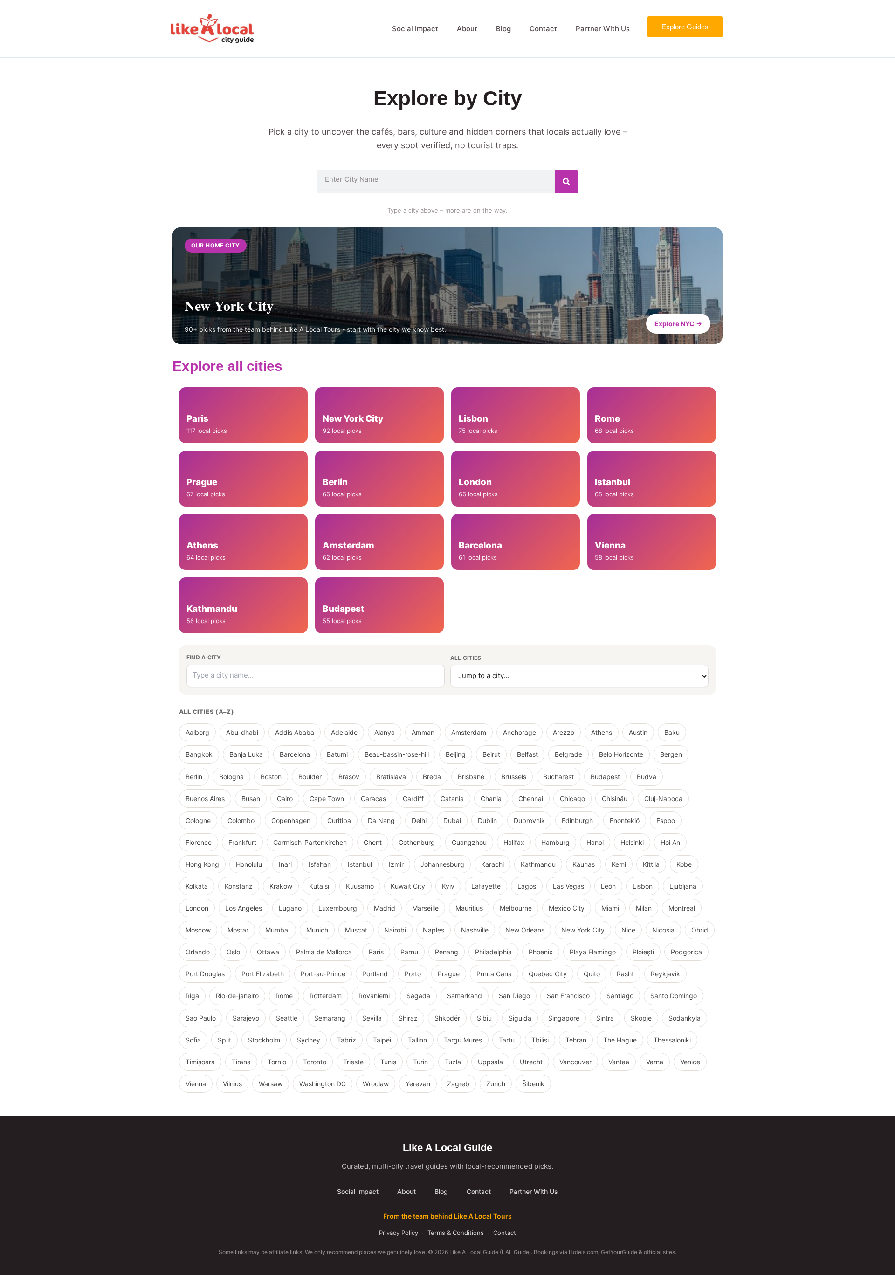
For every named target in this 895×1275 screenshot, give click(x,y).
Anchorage (519, 732)
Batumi (337, 754)
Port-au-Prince (323, 974)
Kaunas (583, 864)
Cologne (198, 820)
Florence (199, 842)
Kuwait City (408, 886)
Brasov (348, 777)
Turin (420, 1062)
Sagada (418, 996)
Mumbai (277, 930)
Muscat (356, 930)
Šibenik (533, 1084)
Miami (610, 908)
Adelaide (344, 732)
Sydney (308, 1040)
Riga (192, 996)
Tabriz (346, 1040)
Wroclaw (376, 1084)
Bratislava (391, 777)
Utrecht (531, 1062)
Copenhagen (290, 820)
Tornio (277, 1062)
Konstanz (239, 886)
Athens (601, 732)
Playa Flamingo (593, 952)
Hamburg (555, 842)
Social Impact (415, 28)
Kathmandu (538, 864)
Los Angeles (243, 908)
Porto (413, 974)
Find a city (203, 657)
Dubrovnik (529, 820)
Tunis (388, 1062)
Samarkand (464, 996)
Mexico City (567, 908)
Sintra (605, 1018)
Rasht (625, 974)
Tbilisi (540, 1040)
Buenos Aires (205, 798)
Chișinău (614, 798)
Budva (646, 777)
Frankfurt (242, 842)
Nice (628, 930)
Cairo (285, 798)
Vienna (196, 1084)
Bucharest (558, 777)
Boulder (310, 777)
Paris (376, 952)
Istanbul (360, 864)
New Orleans (524, 930)
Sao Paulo (201, 1018)
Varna (654, 1062)
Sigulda (520, 1018)
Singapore (563, 1018)
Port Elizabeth (262, 974)
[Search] (566, 181)
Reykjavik (665, 974)
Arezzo (563, 732)
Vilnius (232, 1084)
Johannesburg (442, 864)
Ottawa (268, 952)
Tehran (575, 1040)
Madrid (384, 908)
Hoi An (670, 842)
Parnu (409, 952)
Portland (375, 974)
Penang (446, 952)
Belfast (527, 754)
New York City (583, 930)
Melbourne (516, 908)
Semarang (329, 1018)
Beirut (491, 754)
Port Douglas (205, 974)
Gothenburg (417, 842)
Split (224, 1040)
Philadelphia (493, 952)
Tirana (241, 1062)
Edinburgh (577, 820)
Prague (449, 974)
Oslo (233, 952)
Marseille (425, 908)
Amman (423, 732)
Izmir (396, 864)
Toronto (314, 1062)
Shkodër (447, 1018)
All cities (465, 657)
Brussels (513, 777)
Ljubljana (682, 886)
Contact (543, 28)
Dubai (452, 820)
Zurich (495, 1084)
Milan (644, 908)
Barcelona (295, 754)
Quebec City (548, 974)
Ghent (373, 842)
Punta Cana (494, 974)
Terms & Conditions (455, 1232)
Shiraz (408, 1018)
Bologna (231, 777)
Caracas (373, 798)
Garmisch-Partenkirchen (310, 842)
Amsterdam (468, 732)
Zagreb (458, 1084)
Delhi (419, 820)
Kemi (619, 864)
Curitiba (339, 820)
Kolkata (197, 886)
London (197, 908)
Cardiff (413, 798)
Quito (592, 974)
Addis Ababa (294, 732)
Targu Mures (463, 1040)
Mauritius (469, 908)
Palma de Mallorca (324, 952)
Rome (284, 996)
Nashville (475, 930)
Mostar (237, 930)
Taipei (382, 1040)
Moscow (198, 930)
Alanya (384, 732)
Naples (433, 930)
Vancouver (575, 1062)
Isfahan (320, 864)
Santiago (619, 996)
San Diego (514, 996)
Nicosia (663, 930)
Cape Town (327, 798)
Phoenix (541, 952)
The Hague (620, 1040)
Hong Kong (202, 864)
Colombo (241, 820)
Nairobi (395, 930)
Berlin (194, 777)
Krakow (280, 886)
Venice (690, 1062)
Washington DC (322, 1084)
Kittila (651, 864)
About (467, 28)
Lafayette (486, 886)
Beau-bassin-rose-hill (397, 754)
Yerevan (418, 1084)
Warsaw (270, 1084)
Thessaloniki (672, 1040)
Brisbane (471, 777)
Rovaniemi (374, 996)
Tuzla (453, 1062)
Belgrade (568, 754)
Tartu (507, 1040)
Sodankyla (684, 1018)
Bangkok (199, 754)
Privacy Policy (398, 1232)
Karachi (492, 864)
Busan (250, 798)
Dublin (487, 820)
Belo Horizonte (621, 754)
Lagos (526, 886)
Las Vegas (568, 886)
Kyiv (448, 886)
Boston (271, 777)
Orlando (198, 952)
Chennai (530, 798)
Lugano (290, 908)
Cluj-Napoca (663, 798)
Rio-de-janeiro (237, 996)
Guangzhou (469, 842)
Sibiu (484, 1018)
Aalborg (197, 732)
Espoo (665, 820)
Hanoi (595, 842)
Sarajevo (246, 1018)
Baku (672, 732)
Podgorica (686, 952)
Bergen (671, 754)
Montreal (681, 908)
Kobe (684, 864)
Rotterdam (326, 996)
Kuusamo (360, 886)
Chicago (572, 798)
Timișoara (200, 1062)
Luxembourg (337, 908)
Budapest (605, 777)
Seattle (286, 1018)
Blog (503, 28)
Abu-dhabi (242, 732)
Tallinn (417, 1040)
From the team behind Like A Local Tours (447, 1216)
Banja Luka (246, 754)
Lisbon (643, 886)
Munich (317, 930)
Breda (432, 777)
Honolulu (249, 864)
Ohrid (699, 930)
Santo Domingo (673, 996)
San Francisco (568, 996)
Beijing (456, 754)
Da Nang (381, 820)
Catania (452, 798)
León (608, 886)
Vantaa (618, 1062)
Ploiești (643, 952)
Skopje (641, 1018)
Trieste (353, 1062)
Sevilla (372, 1018)
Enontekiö (625, 820)
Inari (285, 864)
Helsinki (632, 842)
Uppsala (490, 1062)
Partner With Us (603, 28)
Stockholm (264, 1040)
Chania (491, 798)
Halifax (513, 842)
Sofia (193, 1040)
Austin (638, 732)
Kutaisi (319, 886)
